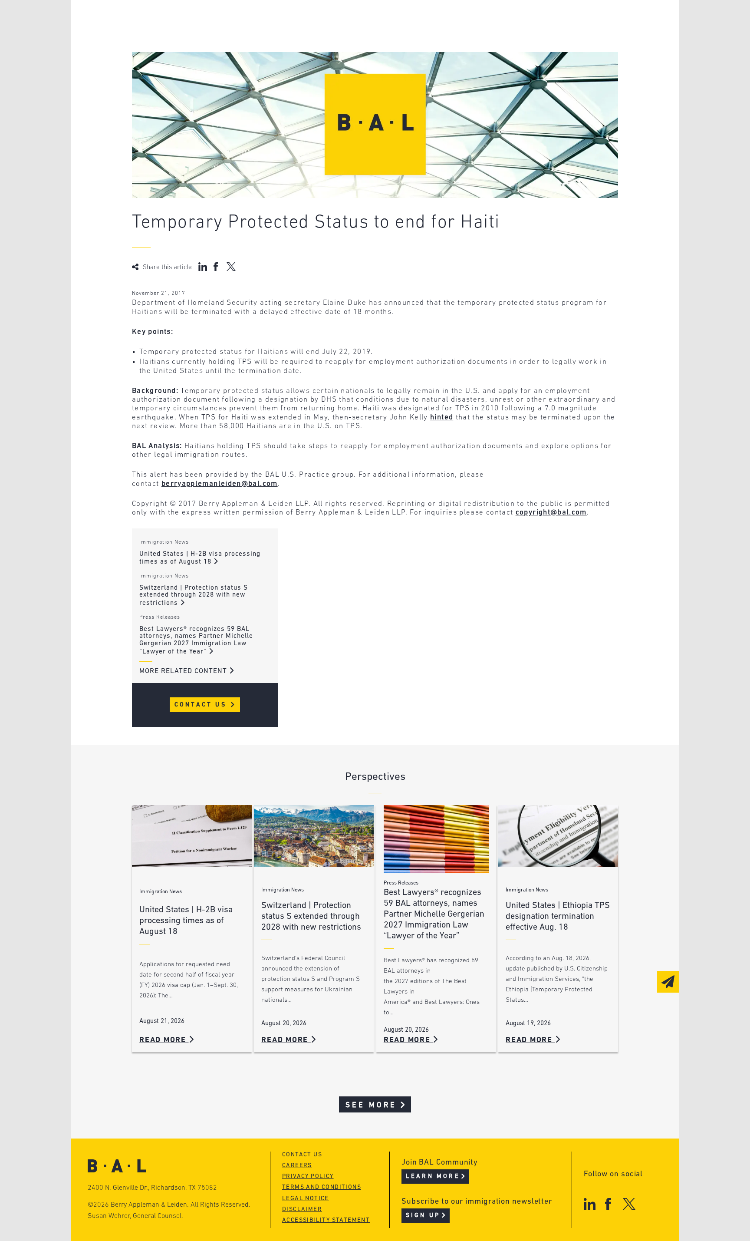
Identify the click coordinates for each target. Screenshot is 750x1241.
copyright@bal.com (551, 512)
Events (310, 53)
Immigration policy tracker (352, 37)
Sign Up (423, 1215)
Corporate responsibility (215, 37)
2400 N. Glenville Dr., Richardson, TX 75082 (152, 1188)
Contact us (302, 1155)
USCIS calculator (331, 70)
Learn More (433, 1176)
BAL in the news (197, 53)
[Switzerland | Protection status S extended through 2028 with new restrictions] (313, 836)
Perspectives (323, 20)
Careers (181, 70)
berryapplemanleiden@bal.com (219, 484)
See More (371, 1105)
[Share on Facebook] (217, 266)
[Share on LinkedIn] (202, 266)
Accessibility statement (326, 1220)
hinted (441, 417)
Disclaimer (302, 1209)
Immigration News (164, 542)
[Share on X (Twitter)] (231, 266)
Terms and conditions (321, 1187)
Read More (164, 1040)
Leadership (187, 20)
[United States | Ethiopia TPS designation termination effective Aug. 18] (558, 836)
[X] (629, 1204)
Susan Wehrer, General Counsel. (135, 1216)
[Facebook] (608, 1204)
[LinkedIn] (589, 1204)
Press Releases (159, 617)
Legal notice (305, 1198)
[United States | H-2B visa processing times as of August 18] (191, 836)
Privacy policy (308, 1176)
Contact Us (202, 705)
